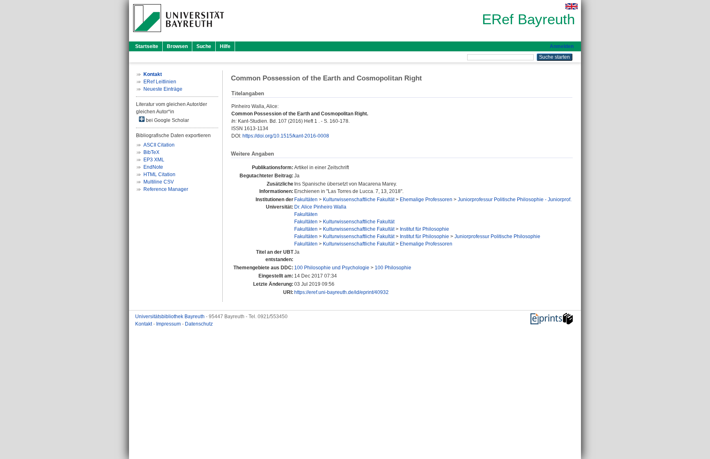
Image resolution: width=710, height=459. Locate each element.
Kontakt (144, 324)
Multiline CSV (158, 182)
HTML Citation (159, 174)
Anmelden (562, 46)
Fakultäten (306, 199)
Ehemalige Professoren (426, 199)
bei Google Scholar (167, 120)
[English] (571, 6)
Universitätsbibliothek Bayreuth (170, 316)
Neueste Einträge (162, 89)
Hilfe (225, 46)
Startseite (146, 46)
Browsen (177, 46)
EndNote (153, 167)
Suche (203, 46)
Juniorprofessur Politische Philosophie (497, 236)
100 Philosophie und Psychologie (331, 268)
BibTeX (151, 152)
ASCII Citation (159, 145)
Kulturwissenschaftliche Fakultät (358, 199)
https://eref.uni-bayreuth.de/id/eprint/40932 (341, 292)
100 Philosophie (393, 268)
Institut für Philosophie (424, 229)
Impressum (169, 324)
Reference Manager (165, 189)
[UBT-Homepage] (178, 34)
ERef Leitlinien (159, 82)
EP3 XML (153, 160)
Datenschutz (199, 324)
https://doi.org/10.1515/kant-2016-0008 (285, 136)
